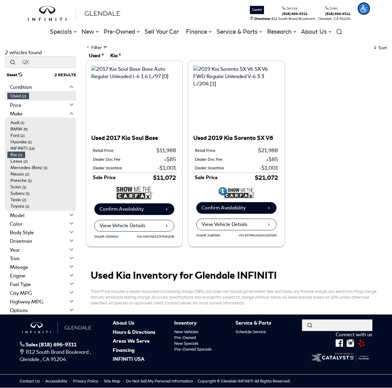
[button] (364, 8)
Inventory (185, 323)
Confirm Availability (122, 209)
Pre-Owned (185, 337)
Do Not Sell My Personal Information (160, 381)
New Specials (186, 343)
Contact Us (30, 381)
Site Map (112, 381)
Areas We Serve (131, 341)
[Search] (12, 62)
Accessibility (56, 381)
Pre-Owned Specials (193, 349)
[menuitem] (41, 96)
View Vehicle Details (122, 225)
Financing (124, 350)
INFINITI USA (129, 359)
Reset (12, 75)
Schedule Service (251, 332)
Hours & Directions (134, 332)
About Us (123, 323)
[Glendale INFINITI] (75, 12)
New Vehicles (186, 332)
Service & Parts (253, 323)
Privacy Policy (86, 381)
